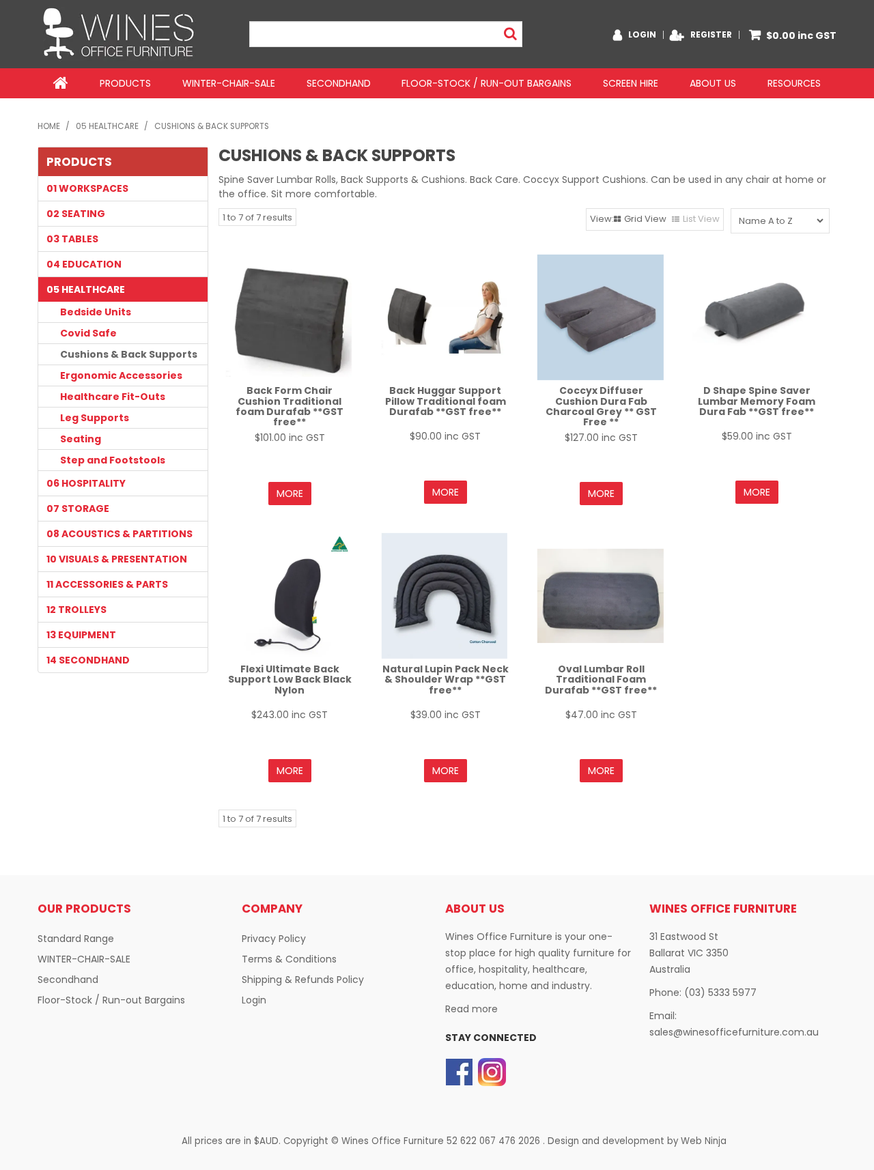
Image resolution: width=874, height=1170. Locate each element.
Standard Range (76, 938)
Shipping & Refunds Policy (303, 979)
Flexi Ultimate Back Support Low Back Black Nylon (290, 679)
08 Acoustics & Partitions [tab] (119, 534)
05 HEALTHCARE (107, 126)
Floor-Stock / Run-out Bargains (486, 83)
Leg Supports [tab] (94, 418)
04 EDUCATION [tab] (84, 264)
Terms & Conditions (289, 959)
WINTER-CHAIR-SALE (228, 83)
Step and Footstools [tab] (112, 460)
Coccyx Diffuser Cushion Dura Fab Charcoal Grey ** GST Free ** (601, 406)
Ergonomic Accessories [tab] (121, 375)
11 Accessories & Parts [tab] (107, 584)
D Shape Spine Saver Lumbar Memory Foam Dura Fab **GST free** (756, 401)
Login (642, 35)
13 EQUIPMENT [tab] (81, 635)
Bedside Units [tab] (95, 312)
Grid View (645, 218)
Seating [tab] (80, 439)
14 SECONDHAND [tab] (88, 660)
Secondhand (339, 83)
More (290, 493)
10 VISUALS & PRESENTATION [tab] (116, 559)
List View (701, 218)
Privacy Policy (274, 938)
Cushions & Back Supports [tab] (128, 354)
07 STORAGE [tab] (77, 508)
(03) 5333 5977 (720, 992)
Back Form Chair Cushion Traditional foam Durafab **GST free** (289, 406)
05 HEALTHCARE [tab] (85, 289)
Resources (794, 83)
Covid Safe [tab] (88, 333)
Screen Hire (630, 83)
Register (711, 35)
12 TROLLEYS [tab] (76, 609)
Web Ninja (704, 1141)
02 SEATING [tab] (75, 213)
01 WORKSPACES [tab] (87, 188)
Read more (471, 1009)
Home (60, 83)
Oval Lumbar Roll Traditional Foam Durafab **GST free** (601, 679)
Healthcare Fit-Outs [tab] (112, 396)
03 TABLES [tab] (72, 239)
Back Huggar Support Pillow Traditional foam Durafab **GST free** (445, 401)
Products (125, 83)
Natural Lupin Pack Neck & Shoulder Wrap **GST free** (445, 679)
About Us (713, 83)
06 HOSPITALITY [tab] (86, 483)
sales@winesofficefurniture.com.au (734, 1032)
